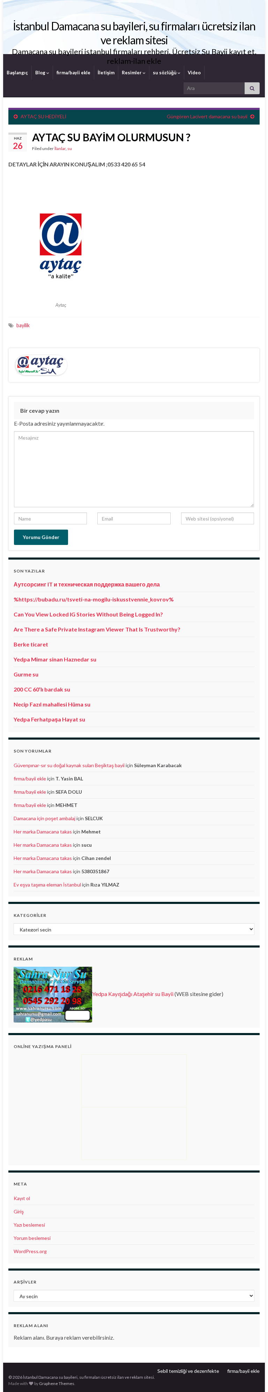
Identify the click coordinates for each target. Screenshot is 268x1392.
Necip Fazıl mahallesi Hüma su (52, 704)
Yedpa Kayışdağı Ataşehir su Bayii (132, 993)
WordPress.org (30, 1251)
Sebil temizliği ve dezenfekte (188, 1371)
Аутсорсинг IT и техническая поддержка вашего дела (87, 584)
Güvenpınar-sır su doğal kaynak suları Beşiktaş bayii (69, 765)
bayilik (23, 325)
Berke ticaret (31, 644)
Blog (40, 72)
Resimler (132, 72)
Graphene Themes (56, 1383)
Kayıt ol (22, 1198)
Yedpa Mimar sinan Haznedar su (55, 659)
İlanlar (60, 148)
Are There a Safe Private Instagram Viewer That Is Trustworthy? (97, 629)
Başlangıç (17, 72)
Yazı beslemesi (29, 1225)
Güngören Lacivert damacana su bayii (207, 116)
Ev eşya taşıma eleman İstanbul (47, 885)
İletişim (106, 72)
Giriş (19, 1211)
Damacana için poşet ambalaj (44, 818)
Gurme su (26, 674)
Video (194, 72)
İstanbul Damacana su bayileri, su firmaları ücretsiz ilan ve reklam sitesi (134, 33)
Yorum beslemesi (32, 1238)
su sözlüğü (165, 72)
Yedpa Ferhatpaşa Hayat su (49, 719)
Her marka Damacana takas (43, 832)
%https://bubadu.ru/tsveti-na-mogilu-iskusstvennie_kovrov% (94, 599)
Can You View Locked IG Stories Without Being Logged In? (88, 614)
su (69, 148)
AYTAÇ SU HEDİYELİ (43, 116)
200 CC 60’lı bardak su (42, 689)
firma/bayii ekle (73, 72)
